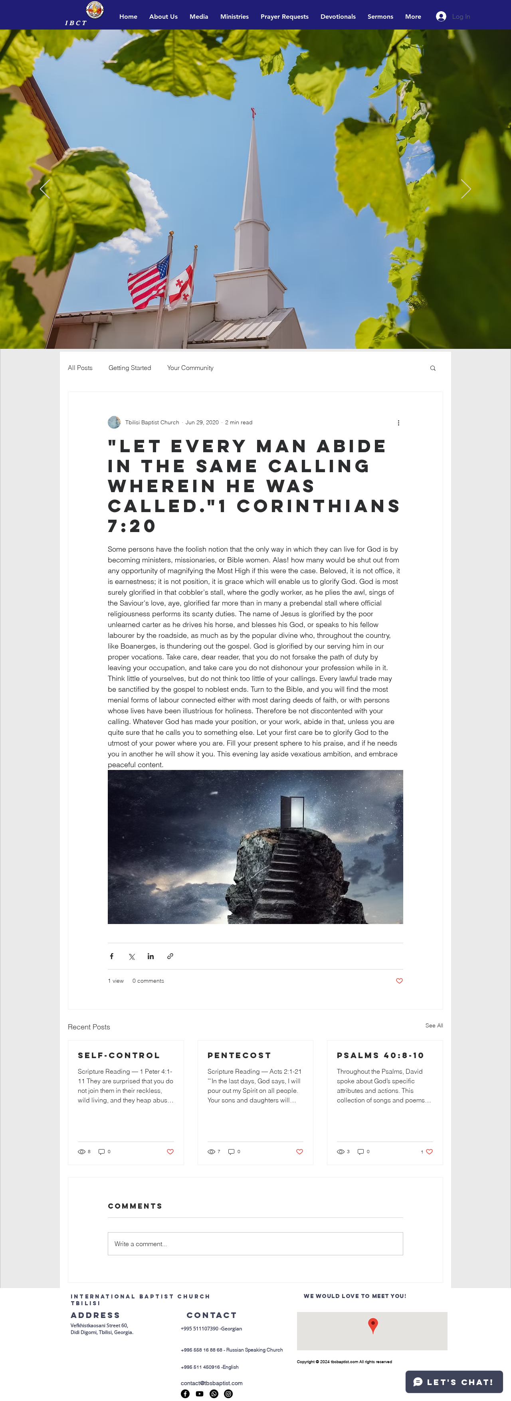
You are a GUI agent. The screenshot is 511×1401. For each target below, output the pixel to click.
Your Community (190, 368)
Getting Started (130, 368)
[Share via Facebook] (111, 956)
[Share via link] (170, 956)
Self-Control (119, 1055)
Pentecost (240, 1055)
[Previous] (45, 189)
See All (434, 1025)
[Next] (466, 189)
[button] (433, 367)
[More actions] (398, 422)
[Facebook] (185, 1393)
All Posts (80, 368)
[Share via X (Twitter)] (131, 956)
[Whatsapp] (214, 1393)
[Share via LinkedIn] (150, 956)
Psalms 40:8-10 (381, 1055)
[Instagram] (228, 1393)
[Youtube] (199, 1393)
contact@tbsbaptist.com (212, 1383)
